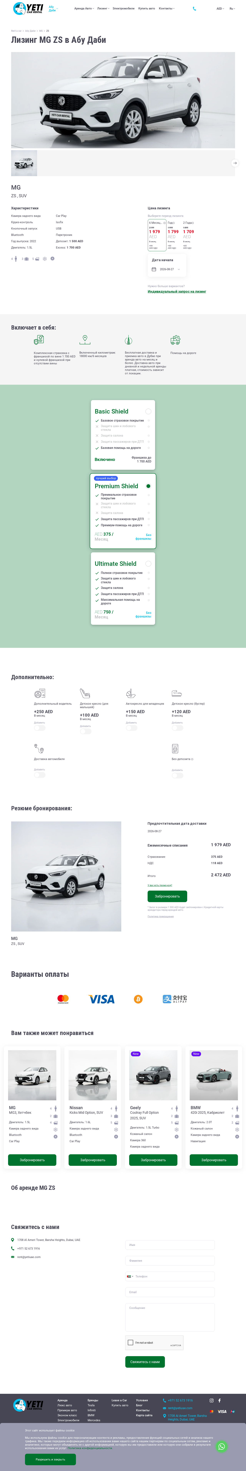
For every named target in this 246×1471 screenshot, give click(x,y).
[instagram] (212, 1400)
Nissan (76, 1107)
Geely (135, 1107)
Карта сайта (144, 1415)
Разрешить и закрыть (50, 1459)
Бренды (93, 1400)
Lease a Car (119, 1400)
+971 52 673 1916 (28, 1248)
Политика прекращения (161, 916)
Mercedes (94, 1420)
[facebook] (219, 1400)
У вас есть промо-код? (160, 885)
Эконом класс (67, 1415)
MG (12, 1107)
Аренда (62, 1400)
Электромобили (124, 8)
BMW (196, 1107)
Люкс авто (64, 1405)
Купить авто (146, 8)
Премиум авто (67, 1410)
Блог (139, 1405)
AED (219, 8)
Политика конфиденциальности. (90, 1448)
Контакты (165, 8)
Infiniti (92, 1410)
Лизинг (102, 8)
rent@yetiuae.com (29, 1257)
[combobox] (129, 1276)
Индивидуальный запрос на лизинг (177, 291)
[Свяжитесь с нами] (195, 9)
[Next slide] (235, 163)
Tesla (91, 1405)
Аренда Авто (83, 8)
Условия (142, 1400)
